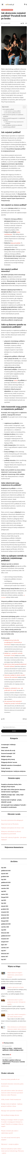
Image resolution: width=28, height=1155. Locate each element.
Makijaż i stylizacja (7, 9)
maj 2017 (3, 950)
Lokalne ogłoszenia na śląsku (15, 987)
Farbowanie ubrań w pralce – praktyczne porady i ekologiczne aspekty (16, 1002)
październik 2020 (5, 924)
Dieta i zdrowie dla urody (8, 750)
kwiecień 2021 (5, 915)
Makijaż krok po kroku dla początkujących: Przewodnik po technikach (13, 642)
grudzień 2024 (5, 876)
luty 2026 (3, 867)
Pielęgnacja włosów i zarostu (9, 762)
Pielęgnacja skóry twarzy (8, 759)
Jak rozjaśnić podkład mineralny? (13, 112)
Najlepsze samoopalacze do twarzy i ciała (12, 828)
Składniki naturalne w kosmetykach (11, 765)
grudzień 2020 (5, 918)
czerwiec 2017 (5, 947)
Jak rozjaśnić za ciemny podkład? (13, 111)
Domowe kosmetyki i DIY (8, 753)
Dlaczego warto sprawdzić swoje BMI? (11, 1110)
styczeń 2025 (4, 873)
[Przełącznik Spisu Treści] (23, 107)
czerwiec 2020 (5, 927)
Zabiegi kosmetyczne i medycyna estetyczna (13, 771)
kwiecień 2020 (5, 933)
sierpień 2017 (5, 941)
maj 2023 (3, 891)
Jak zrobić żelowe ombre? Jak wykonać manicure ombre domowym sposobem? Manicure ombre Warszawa (12, 1093)
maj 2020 (3, 930)
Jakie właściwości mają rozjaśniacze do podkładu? (14, 122)
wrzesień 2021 (5, 912)
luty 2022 (3, 903)
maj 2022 (3, 900)
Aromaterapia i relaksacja (8, 744)
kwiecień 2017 (5, 953)
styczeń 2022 (4, 906)
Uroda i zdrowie (5, 768)
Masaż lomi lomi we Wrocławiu (10, 824)
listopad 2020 (4, 921)
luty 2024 (3, 879)
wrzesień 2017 (5, 939)
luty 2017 (3, 959)
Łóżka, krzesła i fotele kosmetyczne (11, 1099)
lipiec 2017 (4, 944)
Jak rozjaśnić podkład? (8, 109)
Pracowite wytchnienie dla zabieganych (12, 820)
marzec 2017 (4, 956)
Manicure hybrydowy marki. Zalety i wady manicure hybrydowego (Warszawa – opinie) (12, 1151)
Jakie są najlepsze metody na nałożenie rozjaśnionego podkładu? (12, 126)
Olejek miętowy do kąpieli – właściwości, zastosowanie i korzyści (15, 975)
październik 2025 (5, 870)
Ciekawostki (4, 747)
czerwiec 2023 (5, 888)
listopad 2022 (4, 897)
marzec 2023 (4, 894)
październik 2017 (5, 936)
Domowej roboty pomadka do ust (10, 1079)
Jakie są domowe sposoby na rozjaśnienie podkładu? (13, 115)
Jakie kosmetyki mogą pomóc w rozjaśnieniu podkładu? (14, 119)
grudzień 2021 (5, 909)
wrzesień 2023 (5, 885)
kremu (15, 380)
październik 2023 (5, 882)
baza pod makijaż (15, 243)
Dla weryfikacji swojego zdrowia (10, 1115)
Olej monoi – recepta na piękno (10, 1144)
